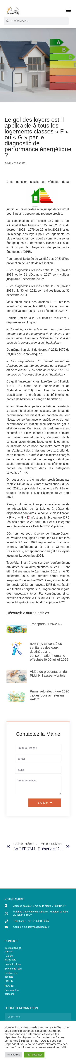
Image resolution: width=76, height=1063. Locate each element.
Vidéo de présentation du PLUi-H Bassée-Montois (48, 674)
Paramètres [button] (13, 1054)
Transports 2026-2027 (46, 624)
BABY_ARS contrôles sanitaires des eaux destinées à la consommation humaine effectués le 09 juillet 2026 (49, 651)
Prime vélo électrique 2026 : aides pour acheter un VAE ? (49, 695)
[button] (68, 10)
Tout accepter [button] (34, 1054)
